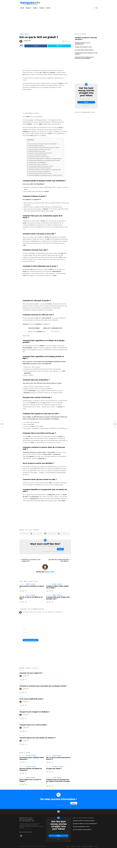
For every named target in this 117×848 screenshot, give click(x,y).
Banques (28, 8)
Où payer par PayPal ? (54, 768)
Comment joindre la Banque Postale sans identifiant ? (42, 143)
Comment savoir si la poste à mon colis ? (39, 149)
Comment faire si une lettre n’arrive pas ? (40, 168)
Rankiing (72, 846)
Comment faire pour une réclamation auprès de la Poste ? (44, 147)
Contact (48, 8)
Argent (28, 584)
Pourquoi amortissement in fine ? (83, 47)
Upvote (31, 533)
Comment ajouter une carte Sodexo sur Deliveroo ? (38, 738)
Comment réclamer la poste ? (36, 145)
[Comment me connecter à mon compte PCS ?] (1, 424)
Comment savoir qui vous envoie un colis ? (40, 173)
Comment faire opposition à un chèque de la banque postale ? (45, 158)
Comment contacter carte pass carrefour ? (84, 820)
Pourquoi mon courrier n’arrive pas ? (38, 164)
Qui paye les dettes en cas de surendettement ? (82, 43)
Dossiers (35, 8)
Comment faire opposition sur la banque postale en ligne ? (44, 160)
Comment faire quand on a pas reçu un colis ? (41, 166)
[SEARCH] (97, 8)
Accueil (22, 8)
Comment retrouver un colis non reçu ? (39, 156)
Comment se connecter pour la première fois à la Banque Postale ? (43, 686)
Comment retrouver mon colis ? (36, 151)
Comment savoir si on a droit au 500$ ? (33, 725)
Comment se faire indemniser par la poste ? (40, 153)
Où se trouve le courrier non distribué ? (39, 171)
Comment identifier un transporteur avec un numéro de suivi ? (45, 175)
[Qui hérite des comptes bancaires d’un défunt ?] (115, 424)
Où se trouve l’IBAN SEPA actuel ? (32, 699)
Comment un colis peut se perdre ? (37, 155)
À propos (41, 8)
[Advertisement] (58, 20)
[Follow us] (94, 8)
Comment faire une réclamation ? (38, 162)
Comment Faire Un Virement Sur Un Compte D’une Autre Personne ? (58, 781)
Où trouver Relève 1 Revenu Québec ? (84, 50)
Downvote (59, 533)
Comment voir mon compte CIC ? (31, 673)
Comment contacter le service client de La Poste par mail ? (45, 169)
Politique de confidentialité (87, 846)
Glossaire (32, 584)
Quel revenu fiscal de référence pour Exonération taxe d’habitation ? (84, 58)
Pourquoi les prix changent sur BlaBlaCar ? (35, 712)
